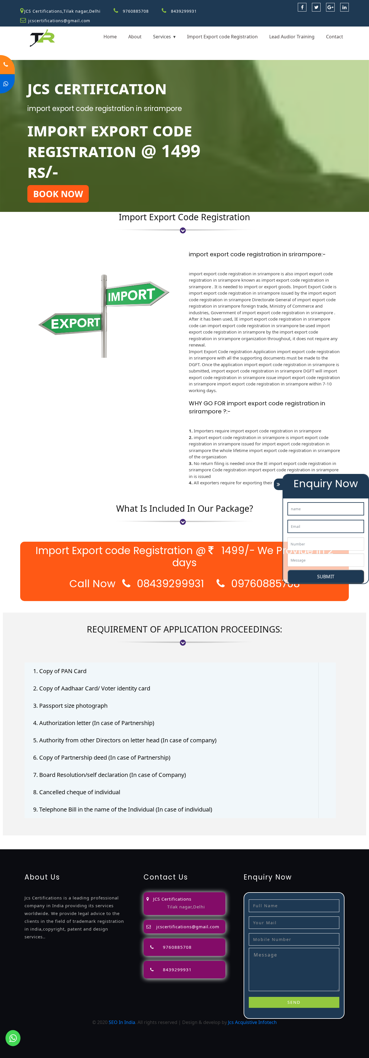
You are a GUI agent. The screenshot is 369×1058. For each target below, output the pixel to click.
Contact (334, 36)
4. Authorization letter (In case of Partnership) (93, 723)
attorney (213, 839)
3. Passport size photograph (70, 705)
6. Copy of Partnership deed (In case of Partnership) (101, 757)
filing (196, 839)
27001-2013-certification (227, 846)
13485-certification (275, 846)
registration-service (21, 839)
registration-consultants (70, 839)
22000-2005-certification (173, 846)
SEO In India (122, 1022)
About (135, 36)
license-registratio (348, 839)
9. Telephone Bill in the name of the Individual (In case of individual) (122, 809)
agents (230, 839)
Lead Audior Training (292, 36)
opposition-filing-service (124, 839)
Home (110, 36)
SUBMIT (325, 576)
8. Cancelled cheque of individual (76, 792)
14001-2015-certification (120, 846)
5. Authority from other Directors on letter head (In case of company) (124, 740)
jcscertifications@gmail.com (59, 20)
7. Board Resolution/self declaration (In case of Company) (109, 775)
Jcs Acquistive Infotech (252, 1022)
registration (253, 839)
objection (162, 839)
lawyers (182, 839)
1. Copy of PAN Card (59, 671)
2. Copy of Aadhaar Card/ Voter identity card (91, 688)
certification (13, 846)
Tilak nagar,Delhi (186, 907)
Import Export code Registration (222, 36)
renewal (275, 839)
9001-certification (73, 846)
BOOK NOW (58, 194)
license (319, 839)
